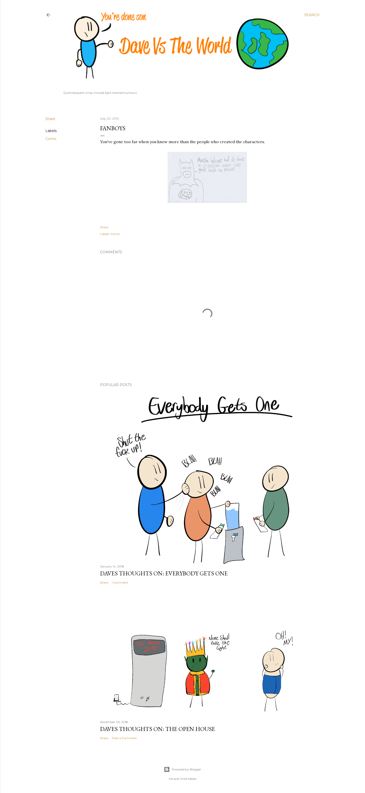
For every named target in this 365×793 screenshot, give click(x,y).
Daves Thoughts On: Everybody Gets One (164, 573)
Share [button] (50, 119)
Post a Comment (124, 738)
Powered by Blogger (186, 769)
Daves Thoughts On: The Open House (157, 729)
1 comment (120, 582)
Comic (51, 138)
